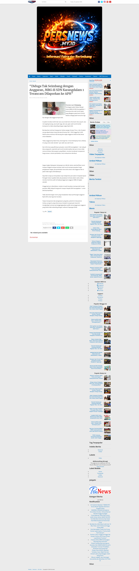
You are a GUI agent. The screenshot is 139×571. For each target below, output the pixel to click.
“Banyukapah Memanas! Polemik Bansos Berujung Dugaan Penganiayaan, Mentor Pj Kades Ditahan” (96, 263)
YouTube (100, 290)
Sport (51, 76)
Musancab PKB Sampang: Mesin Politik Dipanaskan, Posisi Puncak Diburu (96, 367)
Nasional (100, 450)
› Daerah (34, 81)
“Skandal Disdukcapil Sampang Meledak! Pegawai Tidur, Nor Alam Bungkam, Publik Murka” (96, 223)
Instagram (101, 285)
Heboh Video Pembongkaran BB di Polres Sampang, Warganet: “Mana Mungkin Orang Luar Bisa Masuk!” (96, 230)
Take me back (100, 466)
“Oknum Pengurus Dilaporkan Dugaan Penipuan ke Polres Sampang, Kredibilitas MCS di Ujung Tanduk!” (96, 243)
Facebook (100, 283)
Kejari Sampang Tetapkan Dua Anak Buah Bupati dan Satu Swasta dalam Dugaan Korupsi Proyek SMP (96, 86)
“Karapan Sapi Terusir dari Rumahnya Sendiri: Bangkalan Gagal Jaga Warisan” (96, 236)
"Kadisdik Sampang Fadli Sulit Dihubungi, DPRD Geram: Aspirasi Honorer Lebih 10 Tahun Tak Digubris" (96, 277)
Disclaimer (100, 151)
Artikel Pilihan (95, 160)
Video (100, 458)
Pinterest (100, 287)
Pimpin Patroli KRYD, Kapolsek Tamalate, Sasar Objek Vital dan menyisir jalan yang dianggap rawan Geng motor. (103, 127)
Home (30, 81)
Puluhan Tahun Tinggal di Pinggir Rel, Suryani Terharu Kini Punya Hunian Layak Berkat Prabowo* (100, 531)
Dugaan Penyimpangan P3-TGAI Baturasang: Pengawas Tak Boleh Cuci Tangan (96, 112)
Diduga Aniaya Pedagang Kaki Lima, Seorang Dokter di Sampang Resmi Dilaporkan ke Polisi (96, 384)
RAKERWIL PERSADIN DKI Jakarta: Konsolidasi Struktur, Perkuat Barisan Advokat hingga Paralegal (100, 506)
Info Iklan (40, 569)
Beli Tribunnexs (104, 76)
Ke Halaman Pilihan (100, 164)
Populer (95, 76)
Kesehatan (88, 76)
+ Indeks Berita (94, 141)
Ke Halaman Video (100, 157)
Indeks (100, 475)
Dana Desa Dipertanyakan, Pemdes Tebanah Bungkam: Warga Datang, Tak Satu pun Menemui (96, 93)
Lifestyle (62, 76)
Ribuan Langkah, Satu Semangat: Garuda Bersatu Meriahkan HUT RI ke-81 (102, 132)
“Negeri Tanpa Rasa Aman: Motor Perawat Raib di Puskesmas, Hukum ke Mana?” (96, 256)
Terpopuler (100, 473)
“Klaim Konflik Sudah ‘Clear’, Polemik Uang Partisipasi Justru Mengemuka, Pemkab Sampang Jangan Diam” (95, 100)
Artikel (100, 451)
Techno (81, 76)
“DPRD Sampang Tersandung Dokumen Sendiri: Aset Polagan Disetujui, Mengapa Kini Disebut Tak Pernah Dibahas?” (96, 438)
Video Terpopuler (96, 154)
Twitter (101, 289)
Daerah (49, 211)
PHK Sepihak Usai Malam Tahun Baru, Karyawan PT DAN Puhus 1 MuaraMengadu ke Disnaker (95, 106)
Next (108, 122)
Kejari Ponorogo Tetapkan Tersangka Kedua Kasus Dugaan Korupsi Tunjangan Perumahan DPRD (96, 411)
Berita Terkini (95, 122)
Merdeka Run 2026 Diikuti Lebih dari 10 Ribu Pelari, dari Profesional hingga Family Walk (100, 520)
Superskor (45, 76)
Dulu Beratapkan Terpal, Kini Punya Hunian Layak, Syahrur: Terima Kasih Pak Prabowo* (100, 525)
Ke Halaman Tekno (100, 205)
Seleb (56, 76)
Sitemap (100, 149)
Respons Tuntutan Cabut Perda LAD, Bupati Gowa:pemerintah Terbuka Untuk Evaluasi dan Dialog (96, 270)
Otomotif (74, 76)
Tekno (92, 202)
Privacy (100, 152)
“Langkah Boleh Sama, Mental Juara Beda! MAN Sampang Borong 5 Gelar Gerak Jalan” (96, 417)
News (33, 76)
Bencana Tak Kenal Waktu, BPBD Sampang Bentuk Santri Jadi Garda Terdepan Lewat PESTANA (96, 430)
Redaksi (30, 569)
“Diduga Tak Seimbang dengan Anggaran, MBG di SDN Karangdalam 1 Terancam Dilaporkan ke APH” (56, 89)
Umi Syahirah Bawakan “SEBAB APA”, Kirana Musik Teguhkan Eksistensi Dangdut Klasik (103, 137)
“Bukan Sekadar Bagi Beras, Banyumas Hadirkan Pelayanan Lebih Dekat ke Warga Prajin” (96, 341)
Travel (68, 76)
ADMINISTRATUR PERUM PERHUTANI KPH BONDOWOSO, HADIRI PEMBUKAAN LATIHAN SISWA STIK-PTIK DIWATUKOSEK (96, 251)
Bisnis (38, 76)
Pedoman (35, 569)
